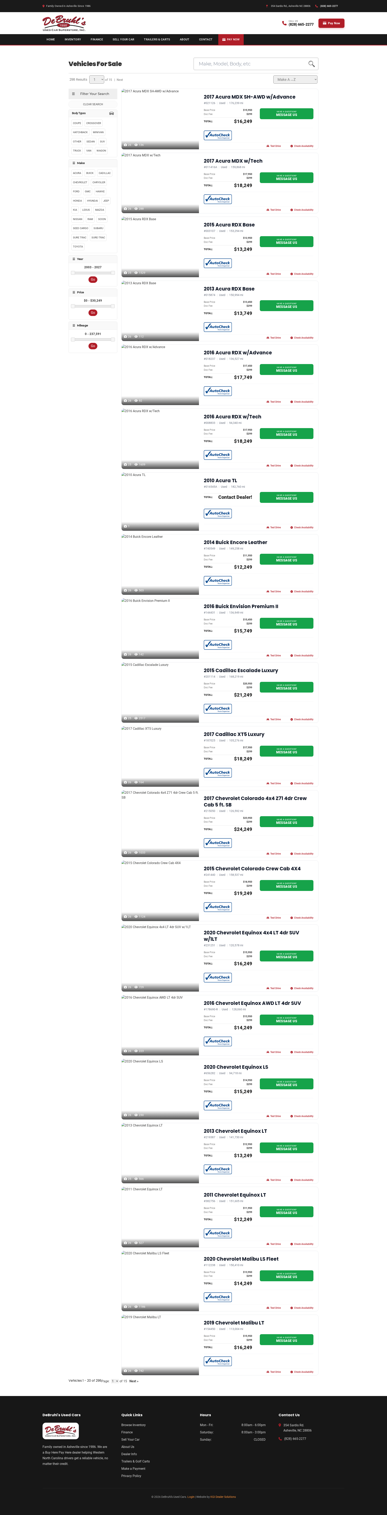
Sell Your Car (130, 1439)
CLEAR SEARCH (93, 104)
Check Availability (303, 146)
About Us (127, 1447)
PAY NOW (233, 39)
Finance (127, 1432)
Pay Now (334, 23)
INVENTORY (73, 39)
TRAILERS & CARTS (157, 39)
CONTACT (206, 39)
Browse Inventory (133, 1425)
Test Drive (275, 146)
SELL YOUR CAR (123, 39)
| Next (118, 80)
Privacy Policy (131, 1476)
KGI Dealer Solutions (223, 1496)
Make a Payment (133, 1469)
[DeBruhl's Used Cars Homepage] (75, 1431)
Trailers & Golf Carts (135, 1461)
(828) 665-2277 (295, 1439)
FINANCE (97, 39)
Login (191, 1496)
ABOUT (184, 39)
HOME (51, 39)
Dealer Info (129, 1454)
